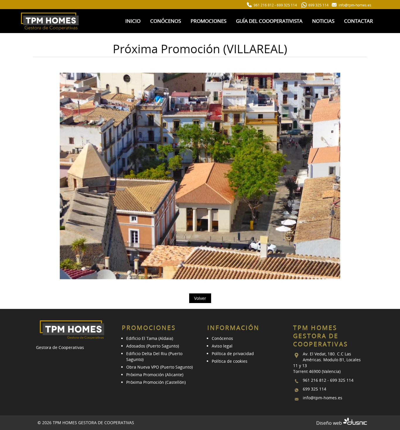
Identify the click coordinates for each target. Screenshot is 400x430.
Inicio (133, 21)
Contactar (358, 21)
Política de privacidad (233, 353)
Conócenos (165, 21)
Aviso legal (222, 346)
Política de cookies (229, 361)
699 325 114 (287, 5)
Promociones (208, 21)
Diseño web (329, 423)
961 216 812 (264, 5)
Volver (200, 298)
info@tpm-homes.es (322, 397)
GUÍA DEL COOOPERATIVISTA (269, 21)
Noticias (323, 21)
